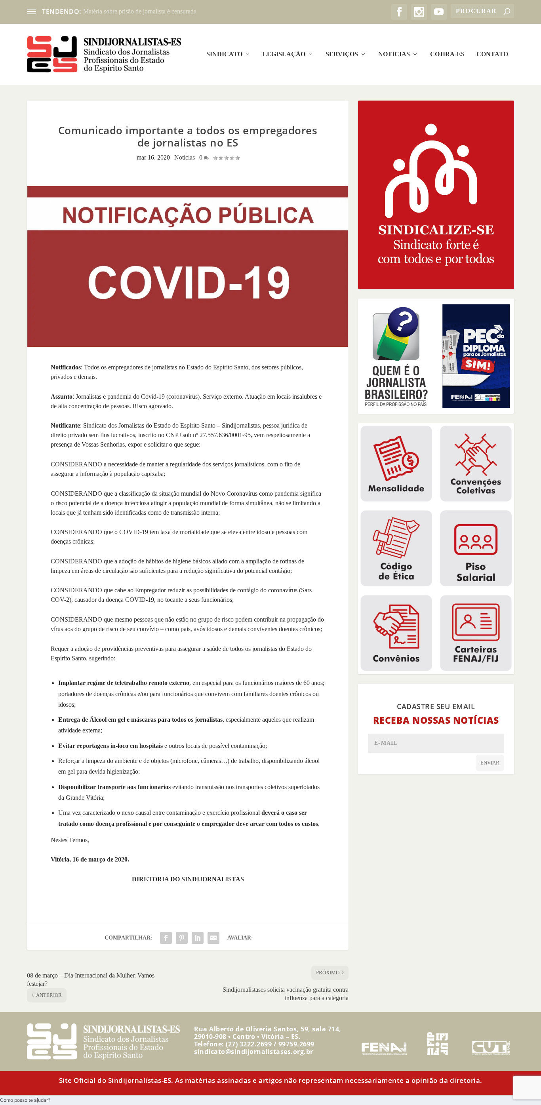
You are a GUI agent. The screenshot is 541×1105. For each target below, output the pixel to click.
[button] (25, 1100)
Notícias (394, 54)
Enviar (489, 763)
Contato (492, 54)
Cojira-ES (447, 54)
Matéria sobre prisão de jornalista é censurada (139, 11)
